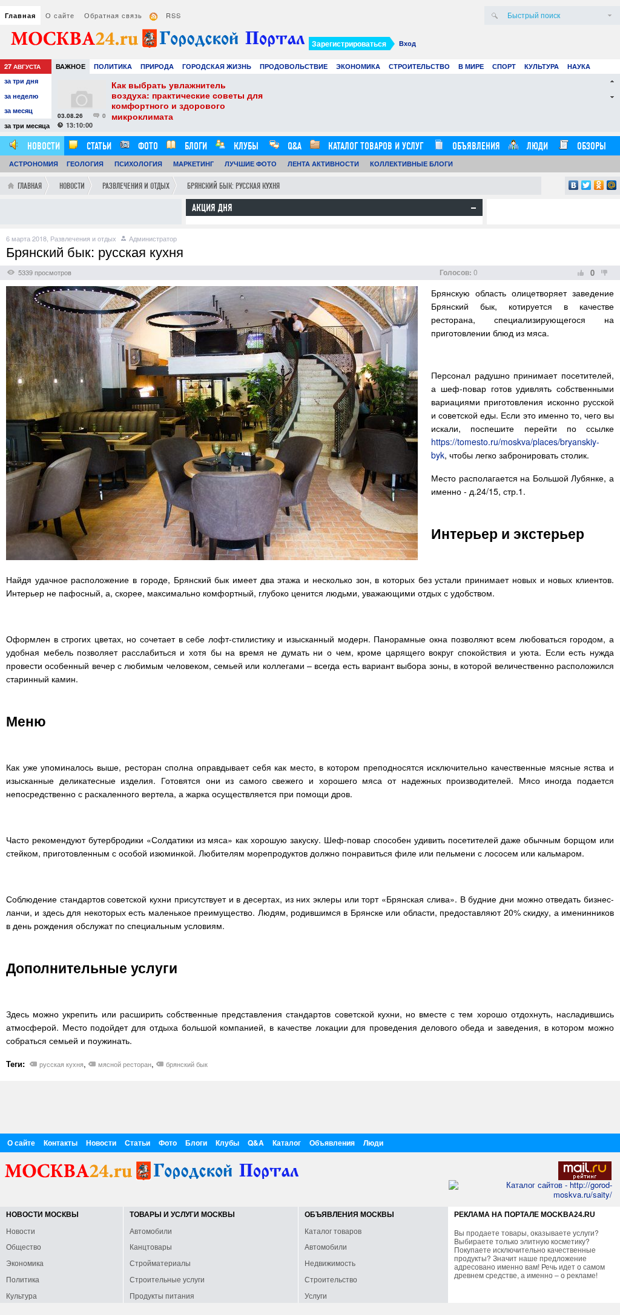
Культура (541, 66)
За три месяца (27, 125)
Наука (578, 66)
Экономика (358, 66)
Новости (42, 146)
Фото (147, 146)
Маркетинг (193, 163)
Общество (23, 1246)
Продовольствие (294, 66)
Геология (85, 163)
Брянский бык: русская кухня (233, 186)
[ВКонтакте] (573, 185)
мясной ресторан (124, 1064)
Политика (113, 66)
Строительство (419, 66)
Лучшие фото (251, 163)
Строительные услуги (167, 1279)
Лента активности (323, 163)
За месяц (18, 110)
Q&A (293, 146)
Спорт (504, 66)
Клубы (245, 146)
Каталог (286, 1142)
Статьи (97, 146)
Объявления (475, 146)
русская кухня (61, 1064)
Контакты (61, 1142)
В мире (471, 66)
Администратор (153, 238)
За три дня (21, 80)
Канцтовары (151, 1246)
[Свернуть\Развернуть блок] (473, 208)
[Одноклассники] (599, 185)
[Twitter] (586, 185)
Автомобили (151, 1230)
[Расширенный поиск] (609, 15)
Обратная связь (113, 15)
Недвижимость (330, 1263)
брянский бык (187, 1064)
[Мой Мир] (611, 185)
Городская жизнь (216, 66)
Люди (536, 146)
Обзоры (590, 146)
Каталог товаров (333, 1230)
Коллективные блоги (411, 163)
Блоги (194, 146)
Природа (157, 66)
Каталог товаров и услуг (374, 146)
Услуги (316, 1295)
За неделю (21, 95)
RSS (173, 15)
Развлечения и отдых (136, 186)
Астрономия (33, 163)
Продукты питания (162, 1295)
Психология (138, 163)
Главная (20, 15)
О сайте (59, 15)
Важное (70, 66)
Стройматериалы (160, 1263)
